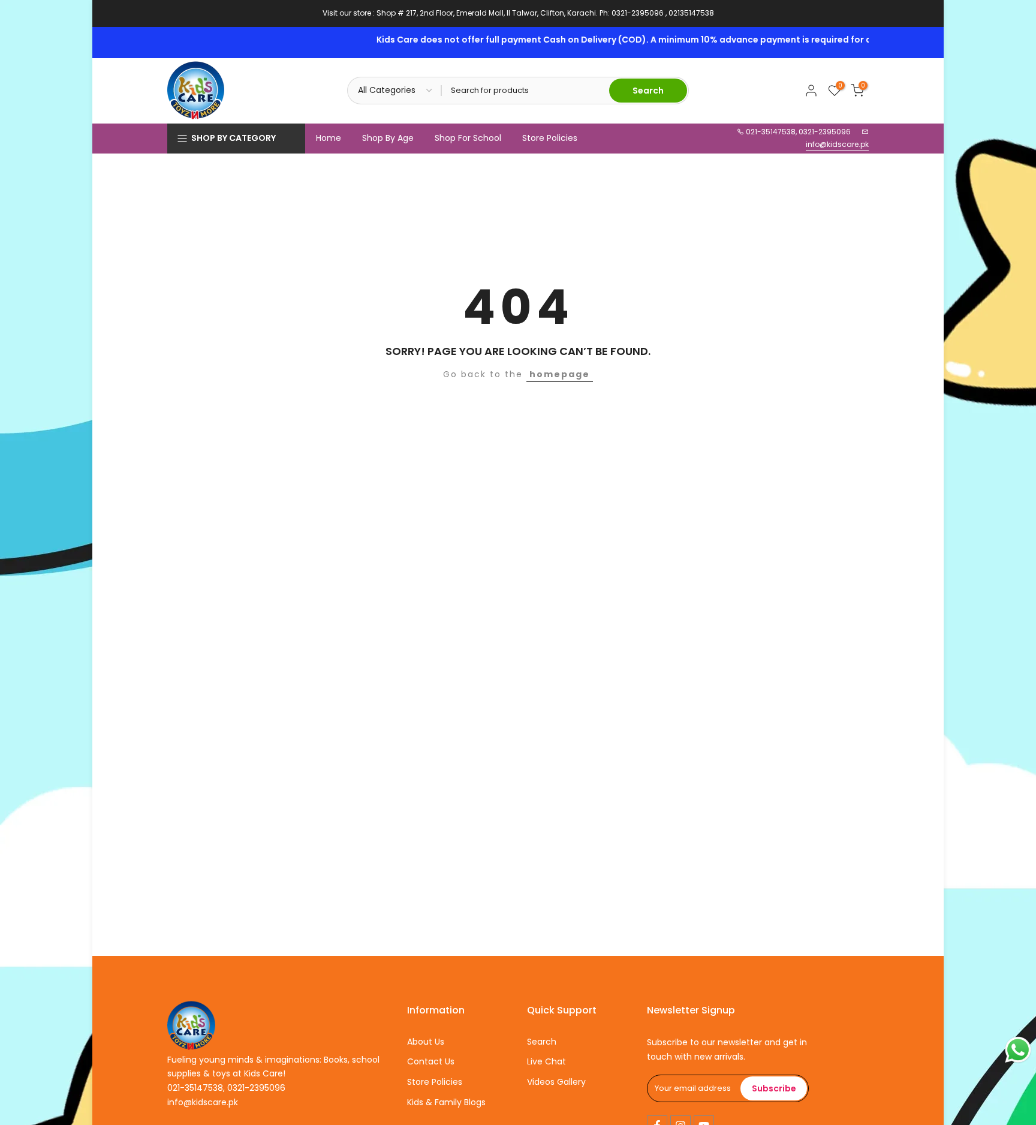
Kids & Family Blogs (446, 1102)
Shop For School (468, 138)
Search (541, 1042)
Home (328, 138)
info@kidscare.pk (837, 144)
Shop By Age (388, 138)
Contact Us (430, 1061)
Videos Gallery (556, 1082)
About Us (425, 1042)
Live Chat (546, 1061)
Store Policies (549, 138)
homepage (559, 374)
